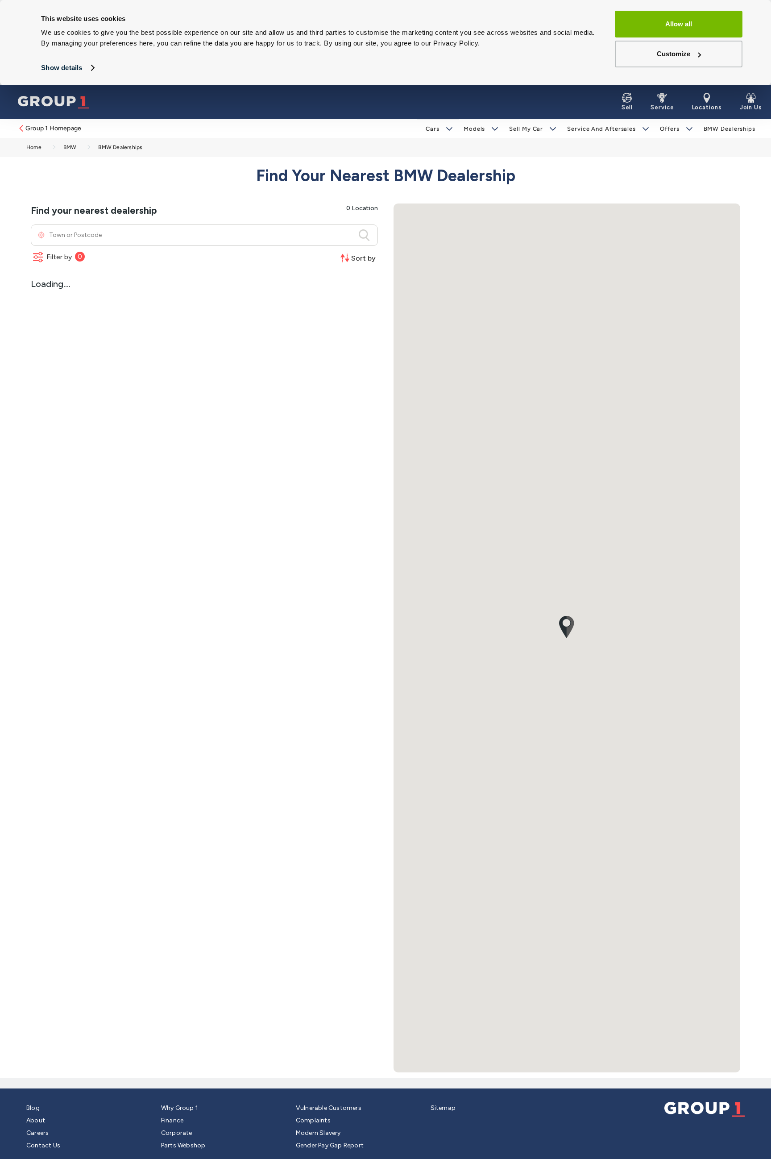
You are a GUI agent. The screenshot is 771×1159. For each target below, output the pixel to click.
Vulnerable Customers (328, 1108)
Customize (673, 54)
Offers (669, 128)
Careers (37, 1133)
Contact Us (43, 1145)
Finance (172, 1120)
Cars (432, 128)
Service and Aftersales (601, 128)
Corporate (176, 1133)
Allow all (678, 24)
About (35, 1120)
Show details (61, 67)
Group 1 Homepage (53, 128)
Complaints (313, 1120)
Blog (33, 1108)
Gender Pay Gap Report (330, 1145)
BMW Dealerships (730, 128)
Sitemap (443, 1108)
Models (474, 128)
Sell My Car (526, 128)
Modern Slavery (318, 1133)
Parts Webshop (183, 1145)
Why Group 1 (179, 1108)
